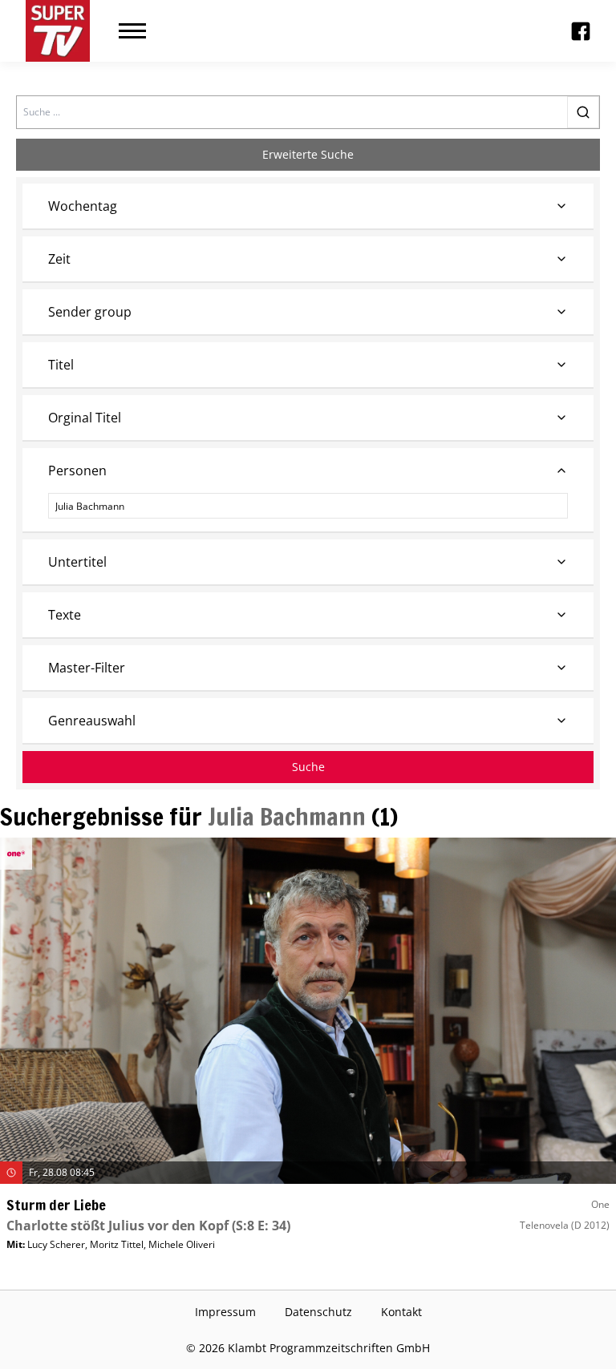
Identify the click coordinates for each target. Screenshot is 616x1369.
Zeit (59, 259)
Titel (61, 365)
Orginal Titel (84, 417)
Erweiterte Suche (308, 154)
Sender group (90, 312)
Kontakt (401, 1311)
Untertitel (77, 562)
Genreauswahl (92, 720)
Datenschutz (318, 1311)
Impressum (225, 1311)
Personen (77, 470)
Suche (308, 766)
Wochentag (82, 206)
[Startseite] (58, 31)
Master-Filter (86, 667)
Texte (64, 615)
